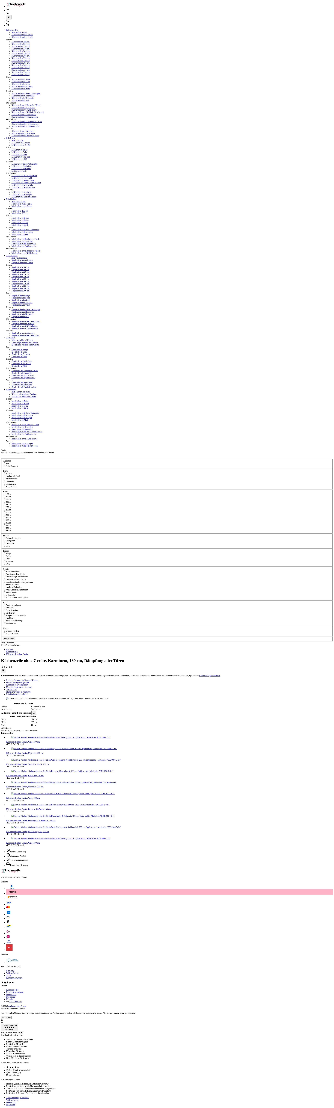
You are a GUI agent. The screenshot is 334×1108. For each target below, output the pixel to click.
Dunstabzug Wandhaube (16, 579)
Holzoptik (10, 543)
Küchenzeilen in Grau (20, 84)
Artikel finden (9, 639)
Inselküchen (11, 389)
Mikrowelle (10, 595)
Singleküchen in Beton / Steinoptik (25, 309)
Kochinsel (10, 618)
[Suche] (7, 14)
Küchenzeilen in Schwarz (22, 86)
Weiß (8, 564)
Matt (8, 546)
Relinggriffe (11, 623)
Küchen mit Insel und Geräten (23, 394)
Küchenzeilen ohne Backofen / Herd (26, 121)
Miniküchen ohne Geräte (21, 206)
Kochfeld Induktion (14, 587)
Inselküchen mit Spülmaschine (24, 434)
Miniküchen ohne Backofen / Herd (25, 251)
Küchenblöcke (12, 990)
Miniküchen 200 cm (19, 213)
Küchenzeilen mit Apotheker (23, 131)
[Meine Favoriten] (7, 22)
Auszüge (9, 608)
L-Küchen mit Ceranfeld (21, 178)
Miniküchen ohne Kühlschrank (24, 253)
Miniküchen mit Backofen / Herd (25, 239)
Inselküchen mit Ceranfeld (22, 427)
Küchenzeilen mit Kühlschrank (24, 110)
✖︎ (21, 1032)
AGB (8, 975)
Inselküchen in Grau (19, 406)
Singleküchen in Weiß (20, 305)
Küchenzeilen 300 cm (20, 65)
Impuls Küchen (12, 633)
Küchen (9, 649)
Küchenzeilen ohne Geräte (22, 37)
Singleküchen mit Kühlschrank (24, 326)
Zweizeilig (10, 338)
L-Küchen (10, 138)
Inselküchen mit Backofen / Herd (25, 425)
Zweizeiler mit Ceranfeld (21, 373)
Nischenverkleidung (14, 621)
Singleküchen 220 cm (20, 272)
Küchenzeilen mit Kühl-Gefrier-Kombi (27, 112)
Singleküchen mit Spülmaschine (24, 328)
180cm (8, 494)
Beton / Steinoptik (13, 538)
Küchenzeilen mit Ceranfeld (23, 107)
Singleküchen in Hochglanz (22, 312)
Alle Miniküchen (18, 201)
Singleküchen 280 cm (20, 286)
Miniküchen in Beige (20, 218)
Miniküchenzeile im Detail (17, 694)
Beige (8, 553)
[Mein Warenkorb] (7, 25)
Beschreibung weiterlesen (209, 676)
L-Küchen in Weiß (19, 159)
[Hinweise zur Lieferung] (33, 713)
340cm (8, 531)
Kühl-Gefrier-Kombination (17, 590)
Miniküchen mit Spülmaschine (24, 246)
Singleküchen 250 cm (20, 279)
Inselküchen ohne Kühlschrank (24, 439)
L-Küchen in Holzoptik (21, 168)
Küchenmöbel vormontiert (17, 685)
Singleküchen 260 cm (20, 281)
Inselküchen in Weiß (19, 408)
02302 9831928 (15, 1002)
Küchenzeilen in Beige (20, 79)
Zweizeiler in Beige (19, 349)
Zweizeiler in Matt (19, 366)
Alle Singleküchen (19, 258)
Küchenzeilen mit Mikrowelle (23, 114)
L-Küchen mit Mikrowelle (22, 185)
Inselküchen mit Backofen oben (24, 446)
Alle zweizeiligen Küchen (22, 340)
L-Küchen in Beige (19, 150)
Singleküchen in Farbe (20, 298)
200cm (8, 497)
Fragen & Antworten (14, 992)
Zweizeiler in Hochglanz (21, 361)
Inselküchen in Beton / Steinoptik (25, 413)
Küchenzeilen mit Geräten (22, 35)
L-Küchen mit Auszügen (21, 194)
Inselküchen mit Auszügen (22, 443)
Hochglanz (10, 541)
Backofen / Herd (12, 571)
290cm (8, 517)
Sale (7, 463)
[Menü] (7, 10)
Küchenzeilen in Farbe (20, 82)
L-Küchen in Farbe (19, 152)
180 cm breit (11, 689)
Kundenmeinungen (14, 978)
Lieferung (10, 971)
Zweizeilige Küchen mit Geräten (24, 342)
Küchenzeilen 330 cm (20, 72)
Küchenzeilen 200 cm (20, 44)
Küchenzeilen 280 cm (20, 60)
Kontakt (9, 999)
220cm (8, 499)
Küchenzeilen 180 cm (20, 42)
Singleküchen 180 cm (20, 267)
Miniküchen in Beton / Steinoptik (25, 230)
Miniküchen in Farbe (20, 220)
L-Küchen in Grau (19, 154)
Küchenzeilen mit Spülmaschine (24, 117)
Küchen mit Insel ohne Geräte (23, 396)
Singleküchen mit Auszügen (23, 333)
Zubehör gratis (12, 466)
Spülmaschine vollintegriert (17, 597)
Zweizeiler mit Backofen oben (23, 387)
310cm (8, 523)
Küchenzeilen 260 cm (20, 56)
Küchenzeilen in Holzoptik (22, 98)
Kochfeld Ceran (12, 584)
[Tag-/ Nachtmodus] (8, 17)
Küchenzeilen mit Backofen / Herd (25, 105)
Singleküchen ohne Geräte (22, 262)
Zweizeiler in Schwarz (20, 354)
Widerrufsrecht (12, 973)
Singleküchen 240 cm (20, 277)
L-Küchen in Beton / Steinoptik (24, 164)
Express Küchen (12, 631)
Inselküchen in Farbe (20, 403)
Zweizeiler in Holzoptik (21, 363)
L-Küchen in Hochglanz (21, 166)
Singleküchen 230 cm (20, 274)
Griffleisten (10, 613)
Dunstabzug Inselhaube (15, 574)
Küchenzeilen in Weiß (20, 89)
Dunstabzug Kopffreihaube (17, 577)
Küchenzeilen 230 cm (20, 49)
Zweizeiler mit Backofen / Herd (24, 371)
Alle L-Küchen (17, 140)
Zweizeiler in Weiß (19, 356)
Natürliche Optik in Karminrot (18, 692)
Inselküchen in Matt (19, 420)
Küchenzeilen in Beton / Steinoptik (25, 93)
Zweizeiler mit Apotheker (21, 382)
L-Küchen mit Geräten (20, 143)
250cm (8, 507)
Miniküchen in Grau (19, 222)
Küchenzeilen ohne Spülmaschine (25, 126)
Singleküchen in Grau (20, 300)
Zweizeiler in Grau (19, 352)
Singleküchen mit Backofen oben (25, 335)
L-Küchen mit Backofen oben (23, 197)
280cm (8, 515)
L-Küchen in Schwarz (20, 157)
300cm (8, 520)
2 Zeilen (9, 473)
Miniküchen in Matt (19, 234)
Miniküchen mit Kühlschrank (23, 244)
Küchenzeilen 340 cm (20, 74)
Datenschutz (11, 994)
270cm (8, 512)
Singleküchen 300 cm (20, 291)
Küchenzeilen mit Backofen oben (25, 136)
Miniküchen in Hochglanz (22, 232)
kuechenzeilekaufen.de (16, 1006)
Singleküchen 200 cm (20, 269)
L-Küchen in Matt (18, 171)
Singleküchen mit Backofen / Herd (25, 321)
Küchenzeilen (12, 30)
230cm (8, 502)
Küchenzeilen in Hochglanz (22, 96)
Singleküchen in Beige (20, 295)
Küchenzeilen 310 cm (20, 67)
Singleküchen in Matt (20, 316)
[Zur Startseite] (16, 6)
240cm (8, 504)
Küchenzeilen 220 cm (20, 46)
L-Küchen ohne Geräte (21, 145)
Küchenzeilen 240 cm (20, 51)
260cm (8, 510)
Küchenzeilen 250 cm (20, 53)
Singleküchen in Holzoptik (22, 314)
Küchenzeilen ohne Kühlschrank (24, 124)
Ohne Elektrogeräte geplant (17, 682)
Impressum (10, 997)
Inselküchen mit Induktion (22, 429)
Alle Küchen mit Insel (20, 392)
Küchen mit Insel (13, 476)
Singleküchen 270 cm (20, 284)
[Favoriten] (3, 670)
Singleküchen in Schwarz (21, 302)
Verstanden (6, 1018)
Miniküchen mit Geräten (21, 204)
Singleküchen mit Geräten (22, 260)
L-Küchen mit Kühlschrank (22, 180)
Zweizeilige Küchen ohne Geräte (25, 345)
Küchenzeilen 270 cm (20, 58)
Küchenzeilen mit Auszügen (23, 133)
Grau (8, 559)
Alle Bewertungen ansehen (17, 1098)
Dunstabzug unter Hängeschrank (19, 582)
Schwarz (9, 561)
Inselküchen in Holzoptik (21, 417)
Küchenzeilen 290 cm (20, 63)
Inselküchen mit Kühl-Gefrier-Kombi (26, 432)
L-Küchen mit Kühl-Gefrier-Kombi (26, 183)
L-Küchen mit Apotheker (21, 192)
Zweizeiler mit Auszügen (21, 385)
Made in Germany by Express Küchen (22, 680)
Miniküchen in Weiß (19, 225)
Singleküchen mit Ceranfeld (22, 324)
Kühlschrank (11, 592)
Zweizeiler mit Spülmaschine (23, 378)
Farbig (8, 556)
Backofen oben (12, 610)
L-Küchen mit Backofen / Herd (24, 176)
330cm (8, 528)
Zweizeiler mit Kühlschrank (22, 375)
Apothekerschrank (13, 605)
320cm (8, 525)
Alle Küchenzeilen (19, 32)
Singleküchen (11, 255)
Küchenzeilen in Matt (20, 100)
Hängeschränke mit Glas (16, 615)
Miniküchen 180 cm (19, 211)
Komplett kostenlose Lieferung (19, 687)
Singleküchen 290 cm (20, 288)
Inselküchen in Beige (20, 401)
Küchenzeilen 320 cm (20, 70)
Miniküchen (11, 199)
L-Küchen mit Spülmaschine (23, 187)
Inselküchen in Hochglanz (22, 415)
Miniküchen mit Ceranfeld (22, 241)
